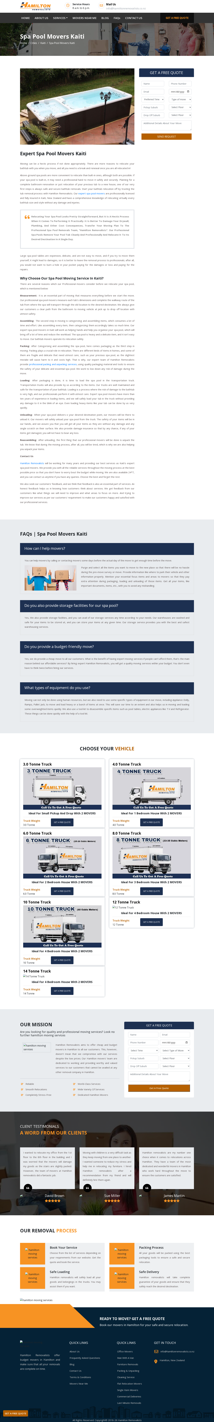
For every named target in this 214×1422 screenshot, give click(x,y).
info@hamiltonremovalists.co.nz (177, 1351)
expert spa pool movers (91, 193)
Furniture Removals (127, 1364)
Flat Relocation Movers (129, 1383)
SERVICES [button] (59, 18)
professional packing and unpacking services (53, 364)
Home (23, 43)
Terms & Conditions (80, 1377)
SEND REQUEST (166, 136)
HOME (26, 18)
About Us (75, 1351)
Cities (34, 43)
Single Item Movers (127, 1390)
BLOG (105, 18)
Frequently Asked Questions (85, 1357)
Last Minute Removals (129, 1402)
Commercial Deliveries (129, 1396)
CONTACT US (133, 18)
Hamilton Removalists (32, 463)
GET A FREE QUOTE (177, 18)
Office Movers (125, 1351)
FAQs (117, 18)
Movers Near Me (79, 1383)
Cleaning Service (126, 1377)
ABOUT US (41, 18)
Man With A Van (125, 1357)
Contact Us (75, 1370)
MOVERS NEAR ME (85, 18)
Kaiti (43, 43)
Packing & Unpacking (128, 1370)
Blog (72, 1364)
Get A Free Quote (159, 1088)
